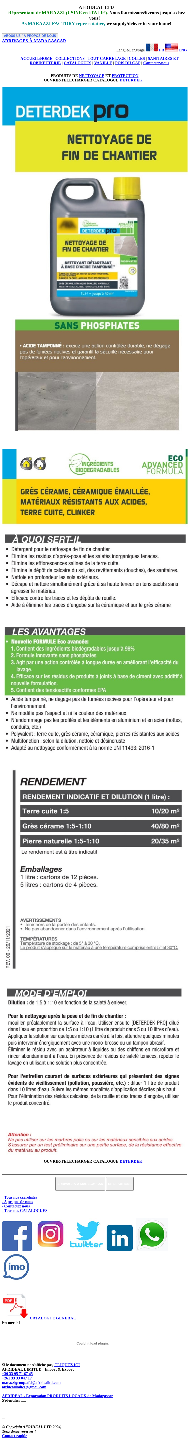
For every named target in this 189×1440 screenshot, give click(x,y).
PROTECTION (125, 76)
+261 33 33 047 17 (17, 1378)
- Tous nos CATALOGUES (24, 1210)
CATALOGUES (77, 63)
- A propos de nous (17, 1202)
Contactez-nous (156, 63)
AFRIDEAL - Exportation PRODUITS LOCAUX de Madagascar (57, 1396)
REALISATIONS (120, 1184)
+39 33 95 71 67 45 (17, 1374)
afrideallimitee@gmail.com (24, 1387)
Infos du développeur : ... (23, 1413)
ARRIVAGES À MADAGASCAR (80, 1184)
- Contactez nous (16, 1206)
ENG (182, 50)
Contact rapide (14, 1436)
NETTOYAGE (91, 76)
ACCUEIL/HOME (36, 58)
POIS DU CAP (127, 63)
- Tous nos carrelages (19, 1197)
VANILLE (103, 63)
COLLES (137, 58)
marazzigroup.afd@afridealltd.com (31, 1382)
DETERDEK (131, 80)
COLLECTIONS (70, 58)
